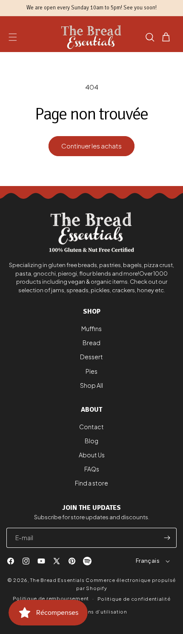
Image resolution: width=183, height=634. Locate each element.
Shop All (91, 385)
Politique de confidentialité (134, 599)
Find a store (91, 483)
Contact (91, 426)
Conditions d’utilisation (95, 611)
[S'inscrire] (166, 538)
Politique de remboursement (51, 598)
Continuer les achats (91, 146)
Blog (91, 441)
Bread (91, 342)
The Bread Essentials (57, 580)
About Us (92, 455)
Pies (91, 371)
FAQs (91, 469)
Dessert (91, 357)
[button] (12, 37)
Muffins (91, 328)
